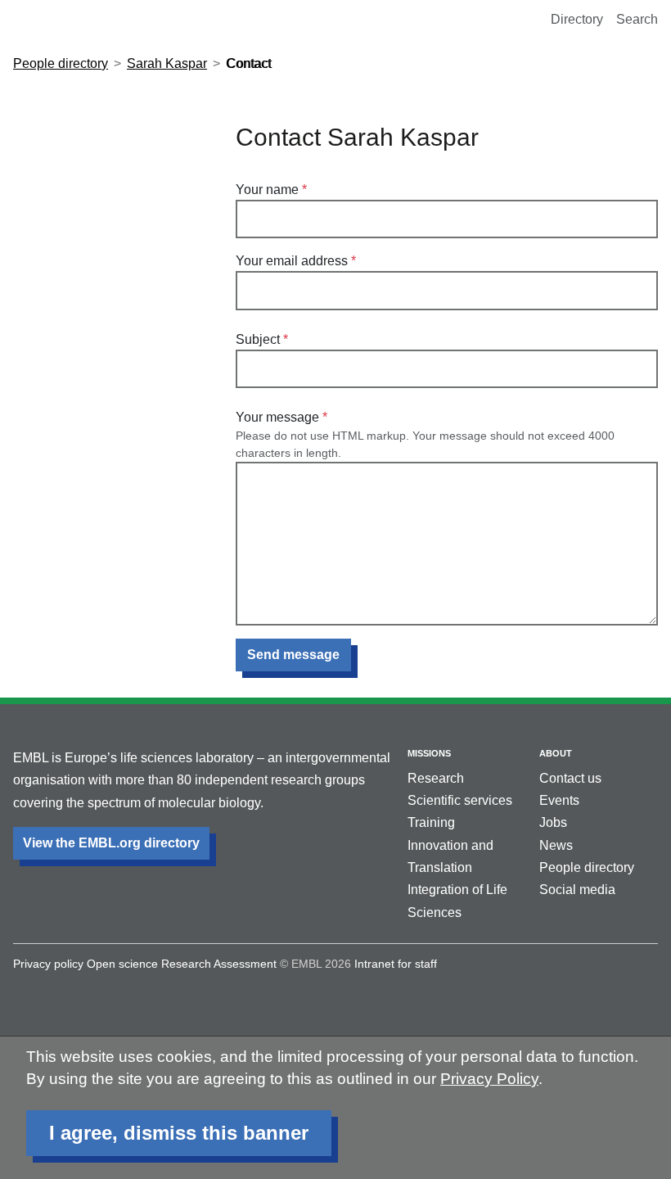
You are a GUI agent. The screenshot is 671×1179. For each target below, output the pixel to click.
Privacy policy (48, 963)
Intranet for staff (395, 963)
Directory (577, 19)
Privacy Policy (489, 1078)
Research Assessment (219, 963)
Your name (267, 189)
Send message (293, 655)
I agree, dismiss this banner (178, 1133)
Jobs (553, 822)
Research (436, 778)
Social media (577, 890)
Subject (258, 339)
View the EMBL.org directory (111, 843)
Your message (277, 417)
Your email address (292, 261)
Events (559, 800)
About (555, 753)
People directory (60, 63)
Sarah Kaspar (167, 63)
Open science (122, 963)
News (556, 845)
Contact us (570, 778)
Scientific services (460, 800)
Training (431, 822)
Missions (429, 753)
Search (637, 19)
